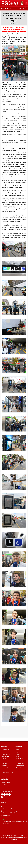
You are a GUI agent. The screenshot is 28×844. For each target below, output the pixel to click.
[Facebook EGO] (7, 794)
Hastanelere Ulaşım (20, 763)
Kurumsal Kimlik (6, 767)
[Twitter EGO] (2, 794)
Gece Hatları (19, 761)
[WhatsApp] (26, 8)
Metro (17, 754)
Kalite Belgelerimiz (6, 758)
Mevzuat (4, 752)
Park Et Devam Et (20, 765)
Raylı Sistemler (19, 752)
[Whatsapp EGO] (9, 794)
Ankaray (18, 756)
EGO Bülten (4, 765)
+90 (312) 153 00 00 (7, 808)
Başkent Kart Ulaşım (20, 767)
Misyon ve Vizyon (6, 754)
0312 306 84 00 (6, 806)
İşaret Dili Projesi (5, 784)
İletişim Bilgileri (6, 815)
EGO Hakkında (5, 749)
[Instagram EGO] (4, 794)
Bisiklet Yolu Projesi (6, 782)
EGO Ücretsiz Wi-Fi (20, 758)
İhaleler (4, 761)
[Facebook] (23, 8)
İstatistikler (4, 763)
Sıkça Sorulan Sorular (21, 770)
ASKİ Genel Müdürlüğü (7, 791)
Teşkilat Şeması (5, 756)
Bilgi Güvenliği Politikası (7, 772)
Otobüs (18, 749)
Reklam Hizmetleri (6, 770)
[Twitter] (20, 8)
